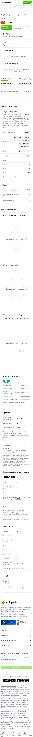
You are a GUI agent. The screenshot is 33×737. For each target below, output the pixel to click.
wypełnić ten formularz (14, 465)
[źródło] (21, 563)
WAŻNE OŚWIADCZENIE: (8, 686)
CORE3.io (18, 499)
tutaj (29, 91)
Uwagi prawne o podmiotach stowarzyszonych (20, 27)
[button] (6, 27)
